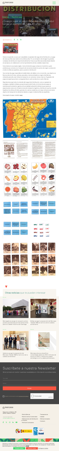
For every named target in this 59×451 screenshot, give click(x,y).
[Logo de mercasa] (17, 431)
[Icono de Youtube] (16, 422)
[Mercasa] (8, 3)
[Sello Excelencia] (35, 431)
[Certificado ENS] (41, 431)
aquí (28, 446)
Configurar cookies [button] (43, 448)
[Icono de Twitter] (6, 422)
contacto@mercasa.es (9, 418)
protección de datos (24, 396)
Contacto (42, 421)
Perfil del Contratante (28, 422)
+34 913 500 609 (7, 417)
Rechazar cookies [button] (32, 448)
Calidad (42, 416)
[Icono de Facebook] (3, 422)
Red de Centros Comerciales (29, 416)
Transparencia (44, 414)
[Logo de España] (26, 431)
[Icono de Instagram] (10, 422)
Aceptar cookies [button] (19, 448)
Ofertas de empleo (45, 419)
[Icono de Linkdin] (13, 422)
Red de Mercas (26, 414)
